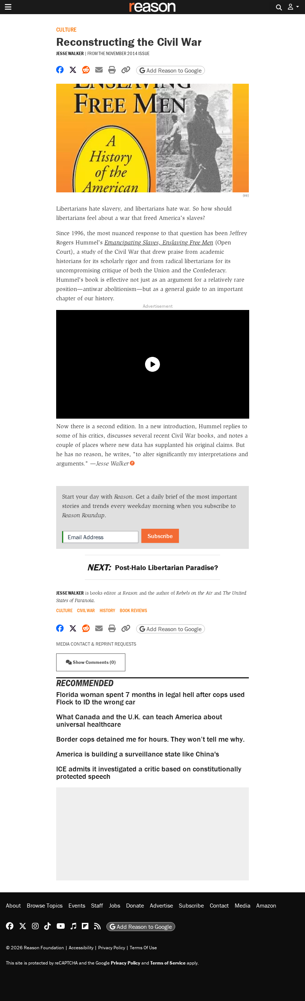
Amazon (266, 905)
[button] (293, 7)
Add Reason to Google (173, 70)
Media (242, 905)
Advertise (161, 905)
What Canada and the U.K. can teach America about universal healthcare (139, 720)
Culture (66, 29)
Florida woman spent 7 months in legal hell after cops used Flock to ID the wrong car (150, 698)
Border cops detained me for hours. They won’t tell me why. (150, 738)
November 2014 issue (128, 53)
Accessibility (81, 947)
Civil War (86, 610)
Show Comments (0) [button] (94, 662)
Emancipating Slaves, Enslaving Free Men (159, 242)
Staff (97, 905)
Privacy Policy (111, 947)
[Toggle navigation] (8, 7)
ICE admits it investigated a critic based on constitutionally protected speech (148, 772)
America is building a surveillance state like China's (137, 753)
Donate (135, 905)
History (107, 610)
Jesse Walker (70, 53)
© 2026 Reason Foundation (35, 947)
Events (76, 905)
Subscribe (160, 536)
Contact (219, 905)
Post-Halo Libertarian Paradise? (152, 567)
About (13, 905)
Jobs (114, 905)
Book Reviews (133, 610)
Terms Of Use (143, 947)
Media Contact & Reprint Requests (96, 644)
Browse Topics (44, 905)
